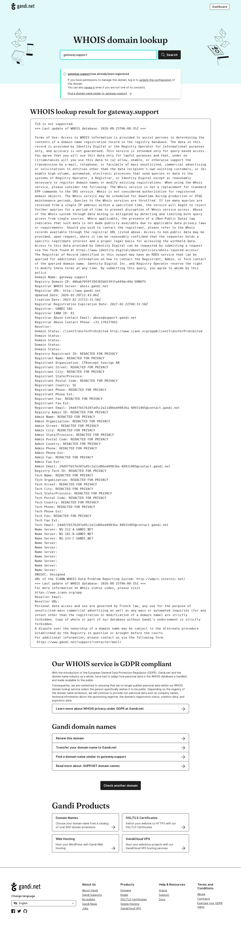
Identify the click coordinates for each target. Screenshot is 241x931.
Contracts (203, 898)
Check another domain (121, 785)
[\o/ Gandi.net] (43, 887)
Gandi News (89, 903)
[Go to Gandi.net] (22, 6)
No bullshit (88, 899)
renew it (89, 87)
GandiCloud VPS (130, 908)
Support (164, 894)
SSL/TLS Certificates (133, 899)
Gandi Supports (92, 894)
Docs (162, 899)
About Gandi (90, 890)
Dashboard (219, 6)
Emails (124, 894)
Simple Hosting (129, 903)
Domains (125, 890)
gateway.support (79, 73)
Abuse (201, 894)
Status (163, 890)
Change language (23, 896)
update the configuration (155, 79)
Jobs (85, 908)
